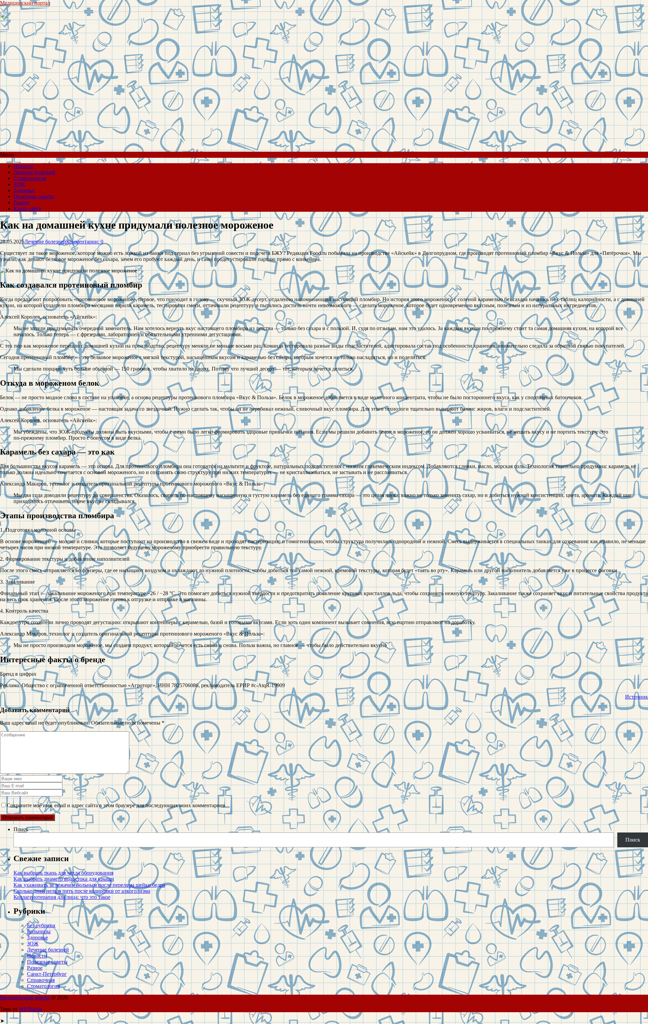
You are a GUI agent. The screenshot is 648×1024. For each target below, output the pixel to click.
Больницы (39, 931)
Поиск (21, 829)
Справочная (41, 980)
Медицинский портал (25, 3)
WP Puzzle (30, 1009)
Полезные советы (34, 196)
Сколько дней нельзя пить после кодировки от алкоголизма (82, 891)
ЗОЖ (19, 184)
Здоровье (24, 190)
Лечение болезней (34, 172)
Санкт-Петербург (47, 974)
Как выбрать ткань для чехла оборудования (63, 873)
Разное (21, 202)
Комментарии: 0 (84, 241)
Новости (23, 166)
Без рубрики (41, 925)
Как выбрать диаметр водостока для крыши (64, 879)
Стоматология (30, 178)
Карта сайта (27, 208)
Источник (636, 697)
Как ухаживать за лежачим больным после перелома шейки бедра (89, 885)
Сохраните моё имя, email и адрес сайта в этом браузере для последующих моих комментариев (116, 805)
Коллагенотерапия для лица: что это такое (62, 897)
